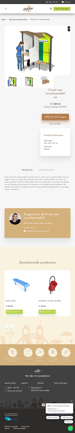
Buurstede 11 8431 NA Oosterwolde (40, 389)
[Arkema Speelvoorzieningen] (28, 8)
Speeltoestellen (10, 383)
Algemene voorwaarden (11, 426)
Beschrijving (27, 170)
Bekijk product (12, 312)
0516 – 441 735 (30, 228)
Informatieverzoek (46, 170)
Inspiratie (24, 383)
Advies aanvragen (60, 383)
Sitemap (7, 428)
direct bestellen (55, 124)
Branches (41, 383)
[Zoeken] (51, 9)
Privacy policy (25, 426)
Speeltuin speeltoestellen (18, 19)
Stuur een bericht (15, 391)
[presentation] (6, 326)
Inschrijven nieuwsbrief (19, 428)
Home (3, 19)
